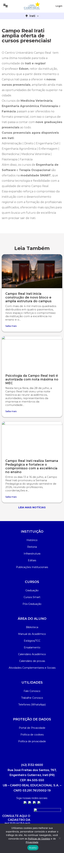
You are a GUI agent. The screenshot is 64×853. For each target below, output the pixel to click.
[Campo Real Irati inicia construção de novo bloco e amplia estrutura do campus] (32, 271)
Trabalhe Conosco (32, 697)
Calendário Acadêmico (32, 654)
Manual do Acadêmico (32, 634)
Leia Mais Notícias (32, 507)
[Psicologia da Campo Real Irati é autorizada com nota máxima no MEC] (32, 353)
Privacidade (32, 842)
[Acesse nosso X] (39, 803)
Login (59, 6)
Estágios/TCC (32, 640)
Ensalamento (32, 647)
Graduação (32, 590)
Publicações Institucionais (32, 567)
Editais (32, 560)
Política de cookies (32, 734)
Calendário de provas (32, 661)
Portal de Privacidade (32, 727)
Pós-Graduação (32, 604)
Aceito (33, 847)
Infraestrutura (32, 553)
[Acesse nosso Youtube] (34, 803)
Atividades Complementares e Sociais (32, 667)
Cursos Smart (32, 597)
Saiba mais (11, 326)
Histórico (32, 540)
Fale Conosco (32, 691)
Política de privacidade (32, 741)
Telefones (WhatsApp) (32, 704)
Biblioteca (32, 627)
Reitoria (32, 546)
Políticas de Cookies (39, 838)
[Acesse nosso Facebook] (29, 803)
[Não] (59, 838)
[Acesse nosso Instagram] (25, 803)
